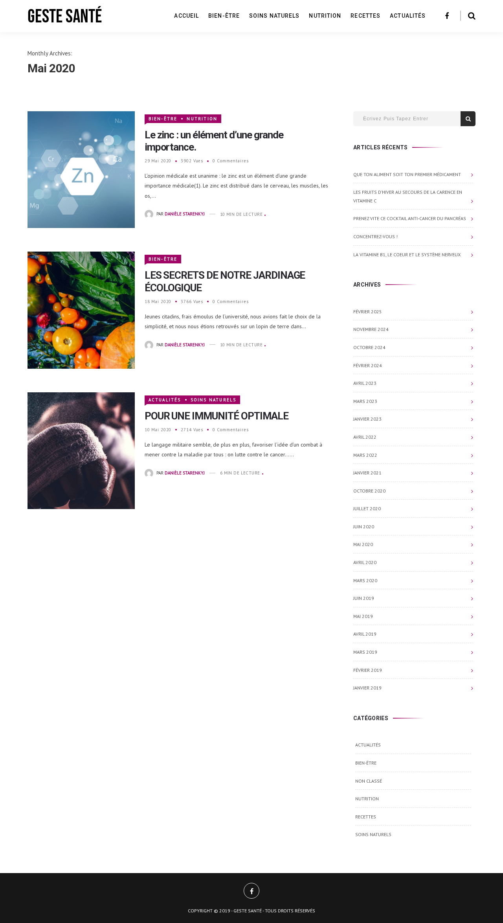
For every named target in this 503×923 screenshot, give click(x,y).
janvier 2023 (367, 419)
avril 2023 (364, 383)
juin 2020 (363, 527)
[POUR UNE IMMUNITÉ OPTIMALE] (81, 450)
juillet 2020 (367, 508)
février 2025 (367, 311)
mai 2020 (363, 544)
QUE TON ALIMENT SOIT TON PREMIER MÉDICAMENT (407, 174)
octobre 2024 (369, 347)
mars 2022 (365, 455)
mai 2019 (363, 616)
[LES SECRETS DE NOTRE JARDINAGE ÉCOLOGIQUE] (81, 309)
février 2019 (367, 670)
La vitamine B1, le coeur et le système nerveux (407, 254)
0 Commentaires (230, 161)
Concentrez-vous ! (375, 236)
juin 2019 (363, 598)
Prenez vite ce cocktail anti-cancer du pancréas (409, 218)
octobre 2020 (369, 491)
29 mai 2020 (158, 161)
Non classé (368, 781)
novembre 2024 (371, 329)
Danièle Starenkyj (185, 214)
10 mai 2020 (158, 429)
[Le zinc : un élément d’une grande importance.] (81, 169)
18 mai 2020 (158, 301)
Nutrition (325, 16)
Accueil (186, 16)
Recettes (365, 16)
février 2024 (367, 365)
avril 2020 (364, 562)
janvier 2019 (367, 688)
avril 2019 (364, 634)
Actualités (408, 16)
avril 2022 (364, 437)
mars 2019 (365, 652)
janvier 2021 (367, 473)
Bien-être (224, 16)
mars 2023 (365, 401)
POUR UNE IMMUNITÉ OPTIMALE (216, 416)
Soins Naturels (274, 16)
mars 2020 (365, 580)
